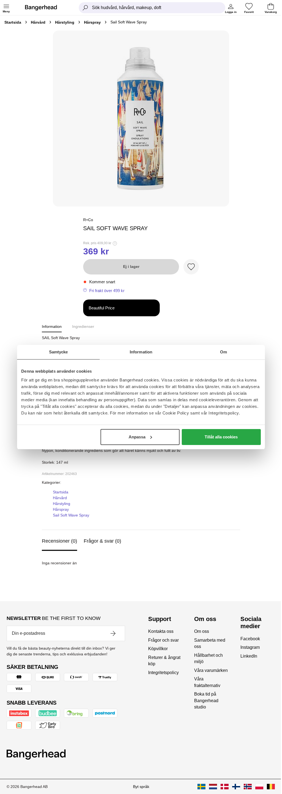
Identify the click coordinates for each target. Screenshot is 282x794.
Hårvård (38, 22)
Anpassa (137, 437)
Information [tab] (141, 352)
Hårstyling (64, 22)
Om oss (201, 631)
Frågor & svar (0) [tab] (102, 541)
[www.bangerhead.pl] (259, 786)
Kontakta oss (160, 631)
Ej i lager (131, 266)
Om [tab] (223, 352)
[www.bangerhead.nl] (213, 786)
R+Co (88, 220)
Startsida (12, 22)
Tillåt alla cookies (221, 437)
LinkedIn (248, 656)
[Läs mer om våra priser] (115, 243)
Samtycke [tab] (58, 352)
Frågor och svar (163, 640)
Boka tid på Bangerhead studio (206, 700)
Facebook (250, 638)
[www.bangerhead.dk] (224, 786)
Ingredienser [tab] (83, 326)
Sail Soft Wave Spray (71, 515)
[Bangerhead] (45, 7)
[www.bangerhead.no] (247, 786)
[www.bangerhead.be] (270, 786)
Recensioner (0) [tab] (59, 541)
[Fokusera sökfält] (85, 7)
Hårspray (92, 22)
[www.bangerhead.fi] (236, 786)
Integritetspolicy (163, 672)
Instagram (250, 647)
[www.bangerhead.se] (201, 786)
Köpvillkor (158, 648)
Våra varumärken (211, 670)
